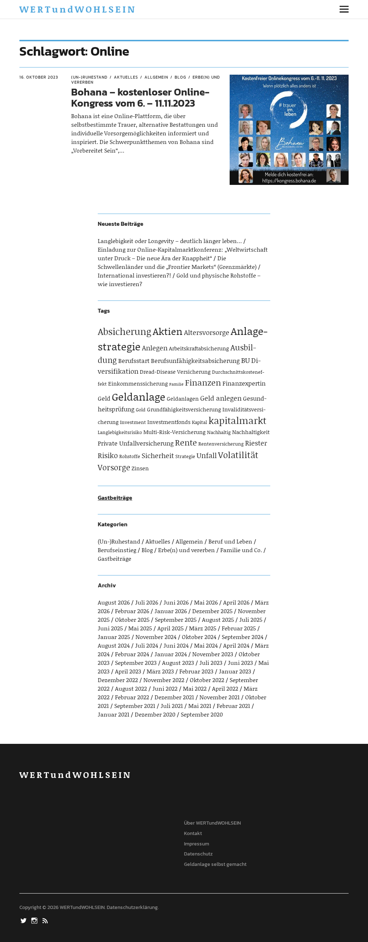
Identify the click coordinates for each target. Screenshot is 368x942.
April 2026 (236, 602)
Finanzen (203, 382)
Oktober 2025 (132, 619)
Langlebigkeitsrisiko (120, 432)
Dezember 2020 (155, 714)
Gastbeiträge (115, 497)
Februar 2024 (132, 654)
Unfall (207, 455)
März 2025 (202, 628)
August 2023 (178, 662)
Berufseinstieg (117, 550)
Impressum (196, 844)
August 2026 (114, 602)
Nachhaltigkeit (251, 432)
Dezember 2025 (212, 611)
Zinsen (140, 468)
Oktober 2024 (199, 637)
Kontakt (193, 833)
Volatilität (238, 455)
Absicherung (124, 331)
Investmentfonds (168, 422)
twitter (24, 920)
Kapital (199, 422)
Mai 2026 (206, 602)
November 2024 (155, 637)
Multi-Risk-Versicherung (174, 432)
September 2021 (134, 705)
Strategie (185, 456)
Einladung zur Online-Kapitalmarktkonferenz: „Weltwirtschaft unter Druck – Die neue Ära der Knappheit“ (183, 253)
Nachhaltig (219, 432)
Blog (180, 77)
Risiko (108, 455)
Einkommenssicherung (138, 383)
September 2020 (202, 714)
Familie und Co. (241, 550)
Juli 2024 (146, 645)
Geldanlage (138, 396)
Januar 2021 (113, 714)
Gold (141, 409)
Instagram (34, 920)
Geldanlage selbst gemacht (215, 864)
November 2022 (163, 680)
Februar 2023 (196, 671)
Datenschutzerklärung (132, 907)
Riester (256, 443)
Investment (133, 422)
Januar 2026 (171, 611)
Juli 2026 (146, 602)
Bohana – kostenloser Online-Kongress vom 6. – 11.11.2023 (140, 97)
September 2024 (242, 637)
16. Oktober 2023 (38, 77)
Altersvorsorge (206, 332)
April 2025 (170, 628)
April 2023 (128, 671)
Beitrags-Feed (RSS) (45, 920)
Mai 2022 (195, 688)
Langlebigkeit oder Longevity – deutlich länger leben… (170, 241)
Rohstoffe (129, 456)
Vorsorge (114, 467)
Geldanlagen (183, 398)
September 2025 (176, 619)
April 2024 (236, 645)
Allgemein (156, 77)
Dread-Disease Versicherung (175, 372)
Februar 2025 (239, 628)
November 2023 (212, 654)
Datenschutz (198, 854)
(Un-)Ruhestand (89, 77)
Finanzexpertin (244, 383)
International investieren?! (134, 275)
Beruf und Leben (230, 541)
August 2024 (114, 645)
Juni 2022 (165, 688)
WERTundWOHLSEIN (77, 9)
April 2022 (225, 688)
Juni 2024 (176, 645)
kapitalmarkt (237, 420)
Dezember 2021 (174, 697)
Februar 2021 (233, 705)
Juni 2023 (240, 662)
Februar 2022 (132, 697)
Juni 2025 (110, 628)
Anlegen (154, 348)
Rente (186, 442)
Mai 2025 (140, 628)
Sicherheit (158, 455)
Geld (104, 398)
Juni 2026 (176, 602)
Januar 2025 (114, 637)
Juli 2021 (172, 705)
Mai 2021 (199, 705)
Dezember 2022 (118, 680)
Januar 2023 (235, 671)
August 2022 (131, 688)
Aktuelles (126, 77)
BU (245, 360)
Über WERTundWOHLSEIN (212, 823)
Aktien (168, 331)
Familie (176, 384)
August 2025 (218, 619)
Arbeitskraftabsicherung (199, 348)
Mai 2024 (206, 645)
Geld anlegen (221, 398)
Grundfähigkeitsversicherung (184, 409)
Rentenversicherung (221, 443)
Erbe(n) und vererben (186, 550)
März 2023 (160, 671)
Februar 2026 (132, 611)
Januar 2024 (171, 654)
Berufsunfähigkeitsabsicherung (195, 360)
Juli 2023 (210, 662)
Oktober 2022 (207, 680)
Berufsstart (134, 360)
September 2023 (136, 662)
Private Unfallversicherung (136, 443)
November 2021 (219, 697)
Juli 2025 (250, 619)
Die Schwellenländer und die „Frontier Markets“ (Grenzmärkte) (177, 262)
